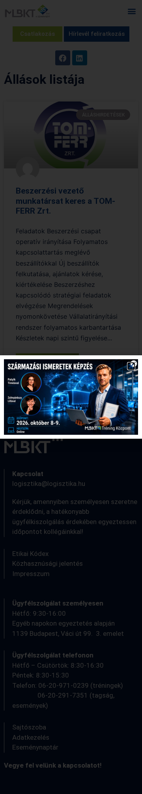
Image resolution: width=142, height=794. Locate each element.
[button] (131, 366)
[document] (71, 397)
